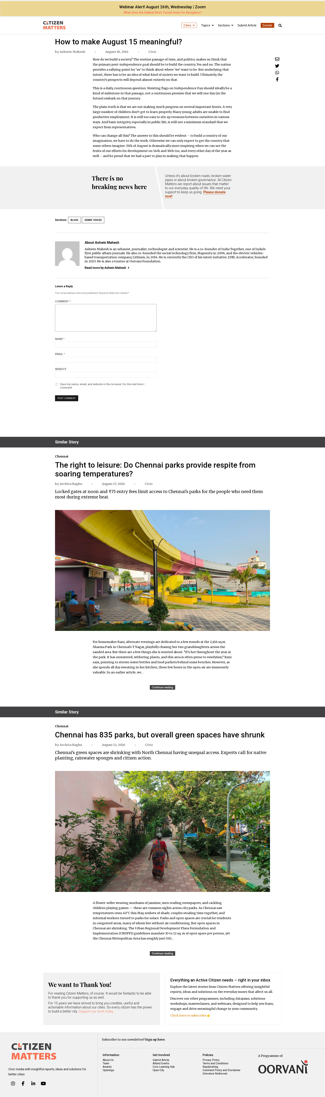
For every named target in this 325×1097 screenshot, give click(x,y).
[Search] (280, 26)
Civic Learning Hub (164, 1066)
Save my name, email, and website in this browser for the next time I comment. (102, 386)
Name (59, 339)
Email (60, 354)
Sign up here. (155, 1039)
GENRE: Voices (93, 220)
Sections (224, 25)
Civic (152, 52)
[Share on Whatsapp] (277, 72)
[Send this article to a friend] (277, 59)
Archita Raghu (71, 484)
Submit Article (246, 25)
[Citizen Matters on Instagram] (12, 1083)
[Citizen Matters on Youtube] (43, 1083)
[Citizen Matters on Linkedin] (33, 1083)
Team (106, 1063)
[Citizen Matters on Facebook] (23, 1083)
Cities (187, 25)
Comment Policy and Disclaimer (221, 1070)
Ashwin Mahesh (72, 52)
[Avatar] (67, 253)
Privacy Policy (211, 1060)
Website (60, 369)
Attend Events (161, 1063)
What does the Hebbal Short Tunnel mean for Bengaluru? (162, 12)
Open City (158, 1070)
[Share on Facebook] (277, 79)
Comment (63, 301)
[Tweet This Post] (277, 66)
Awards (107, 1066)
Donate (267, 25)
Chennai (61, 456)
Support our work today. (96, 1011)
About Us (108, 1060)
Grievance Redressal (215, 1073)
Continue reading (162, 687)
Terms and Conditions (215, 1063)
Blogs (74, 220)
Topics (206, 25)
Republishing (210, 1066)
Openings (108, 1070)
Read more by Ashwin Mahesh (105, 267)
